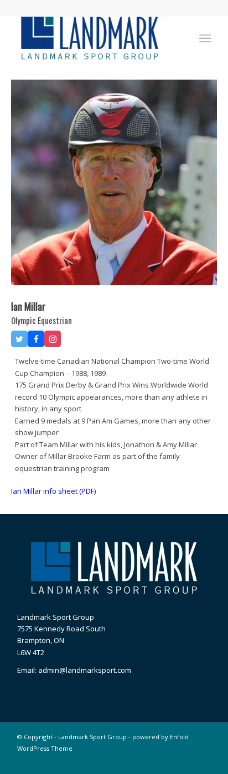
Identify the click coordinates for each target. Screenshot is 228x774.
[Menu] (205, 38)
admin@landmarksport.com (84, 670)
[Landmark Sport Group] (94, 38)
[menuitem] (205, 38)
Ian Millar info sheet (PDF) (53, 491)
